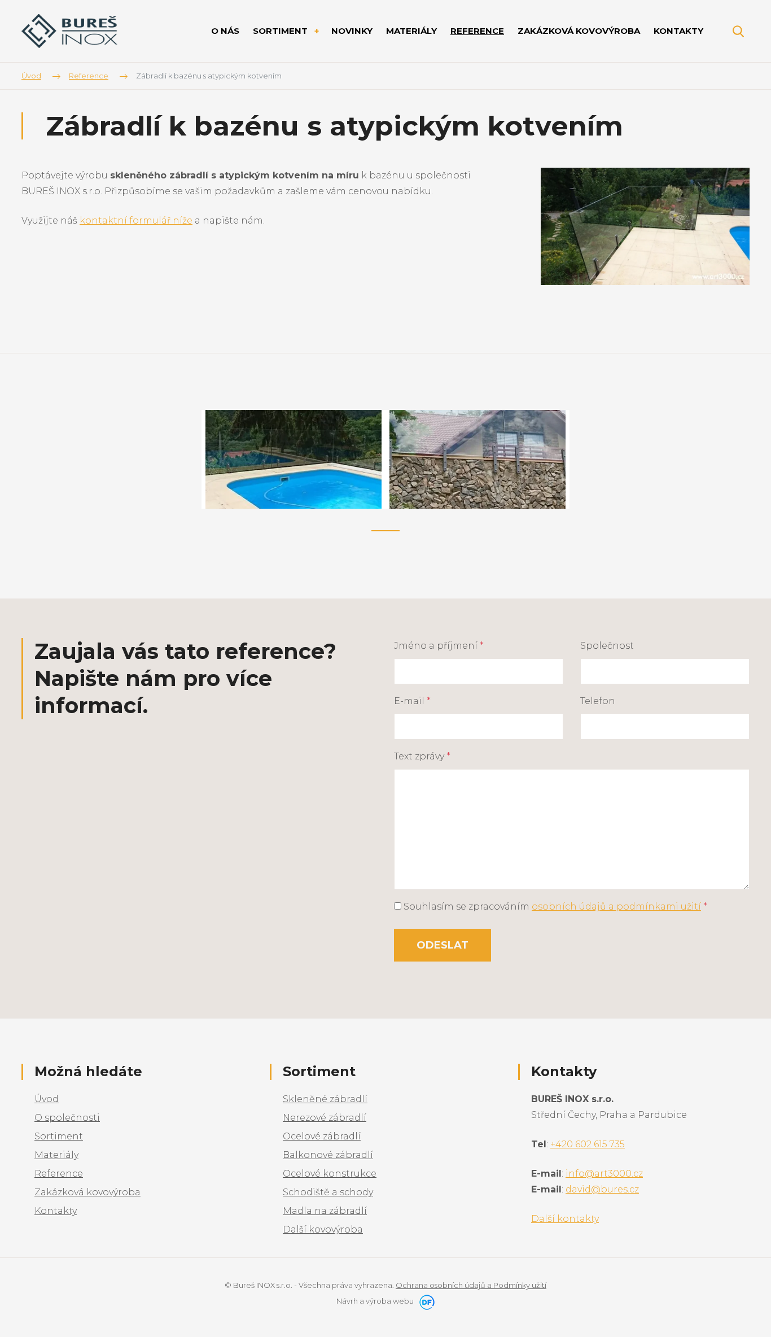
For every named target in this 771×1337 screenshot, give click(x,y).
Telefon (597, 701)
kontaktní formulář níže (136, 220)
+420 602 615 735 (587, 1144)
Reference (58, 1173)
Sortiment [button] (281, 30)
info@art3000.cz (604, 1173)
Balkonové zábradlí (328, 1155)
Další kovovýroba (323, 1229)
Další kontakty (565, 1218)
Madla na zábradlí (325, 1210)
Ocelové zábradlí (322, 1136)
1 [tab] (385, 530)
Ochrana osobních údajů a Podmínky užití (471, 1285)
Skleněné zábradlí (325, 1099)
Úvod (46, 1099)
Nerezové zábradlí (324, 1117)
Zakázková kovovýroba (87, 1192)
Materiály (56, 1155)
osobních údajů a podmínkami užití (616, 906)
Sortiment (58, 1136)
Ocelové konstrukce (329, 1173)
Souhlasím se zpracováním (554, 906)
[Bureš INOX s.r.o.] (69, 31)
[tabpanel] (293, 459)
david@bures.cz (602, 1189)
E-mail (412, 701)
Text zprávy (422, 756)
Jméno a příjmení (439, 645)
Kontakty (55, 1210)
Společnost (607, 645)
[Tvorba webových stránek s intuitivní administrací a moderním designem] (425, 1300)
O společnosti (67, 1117)
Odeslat (442, 945)
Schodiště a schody (328, 1192)
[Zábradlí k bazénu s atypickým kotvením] (645, 225)
